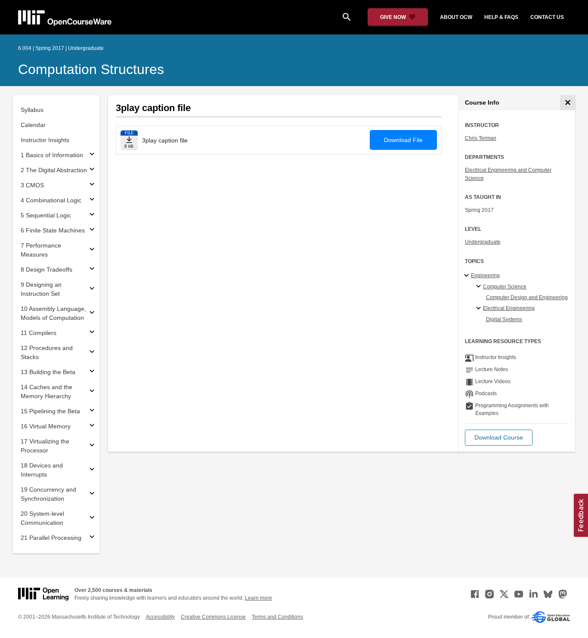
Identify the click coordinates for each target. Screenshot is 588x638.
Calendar (33, 124)
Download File (403, 139)
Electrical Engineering (509, 308)
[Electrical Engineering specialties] (480, 308)
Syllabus (32, 109)
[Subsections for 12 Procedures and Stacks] (91, 353)
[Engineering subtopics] (467, 276)
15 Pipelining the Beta (50, 411)
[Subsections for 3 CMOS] (91, 185)
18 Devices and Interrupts (42, 470)
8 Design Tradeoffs (46, 269)
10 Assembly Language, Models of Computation (53, 313)
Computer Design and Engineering (527, 297)
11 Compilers (38, 332)
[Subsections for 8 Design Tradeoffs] (91, 270)
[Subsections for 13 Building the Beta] (91, 372)
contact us (547, 17)
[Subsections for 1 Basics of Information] (91, 155)
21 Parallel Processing (51, 537)
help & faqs (501, 17)
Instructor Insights (45, 139)
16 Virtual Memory (46, 426)
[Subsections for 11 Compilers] (91, 333)
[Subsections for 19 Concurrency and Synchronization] (91, 494)
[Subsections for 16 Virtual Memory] (91, 426)
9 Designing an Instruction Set (41, 289)
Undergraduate (483, 242)
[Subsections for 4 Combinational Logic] (91, 200)
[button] (498, 438)
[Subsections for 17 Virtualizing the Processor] (91, 446)
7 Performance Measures (41, 250)
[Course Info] (567, 102)
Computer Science (504, 287)
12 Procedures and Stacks (47, 352)
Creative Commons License (213, 617)
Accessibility (160, 617)
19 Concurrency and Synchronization (48, 494)
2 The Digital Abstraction (54, 170)
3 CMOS (32, 185)
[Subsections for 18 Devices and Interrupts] (91, 470)
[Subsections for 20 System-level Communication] (91, 518)
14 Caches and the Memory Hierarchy (46, 392)
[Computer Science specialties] (480, 286)
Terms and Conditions (277, 617)
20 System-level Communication (42, 518)
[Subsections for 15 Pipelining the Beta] (91, 411)
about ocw (456, 17)
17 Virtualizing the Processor (45, 446)
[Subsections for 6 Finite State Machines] (91, 230)
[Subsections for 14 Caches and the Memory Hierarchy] (91, 392)
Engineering (485, 276)
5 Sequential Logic (46, 215)
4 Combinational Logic (51, 200)
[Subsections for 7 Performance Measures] (91, 250)
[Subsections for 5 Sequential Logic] (91, 215)
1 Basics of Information (52, 155)
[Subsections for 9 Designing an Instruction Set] (91, 289)
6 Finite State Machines (53, 230)
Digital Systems (504, 319)
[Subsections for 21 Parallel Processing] (91, 538)
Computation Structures (91, 69)
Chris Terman (480, 138)
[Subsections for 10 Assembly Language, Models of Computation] (91, 313)
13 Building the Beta (48, 372)
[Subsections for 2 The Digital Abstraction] (91, 170)
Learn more (258, 598)
